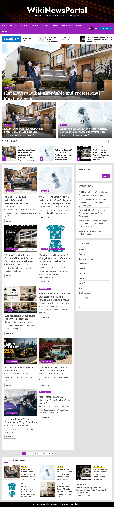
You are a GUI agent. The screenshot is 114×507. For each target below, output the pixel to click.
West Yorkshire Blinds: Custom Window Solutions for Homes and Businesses (63, 155)
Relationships (84, 293)
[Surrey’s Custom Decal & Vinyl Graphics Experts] (55, 351)
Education (83, 264)
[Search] (96, 28)
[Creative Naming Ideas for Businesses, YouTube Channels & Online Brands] (55, 288)
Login (4, 31)
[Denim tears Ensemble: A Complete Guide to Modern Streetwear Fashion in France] (84, 153)
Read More (10, 221)
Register (107, 28)
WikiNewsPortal (57, 10)
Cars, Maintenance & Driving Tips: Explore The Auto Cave (54, 400)
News (55, 26)
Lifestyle (46, 26)
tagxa (8, 374)
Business (14, 26)
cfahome (9, 322)
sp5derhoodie (46, 268)
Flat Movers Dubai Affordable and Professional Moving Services (52, 95)
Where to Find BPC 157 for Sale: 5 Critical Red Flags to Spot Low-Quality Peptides (83, 130)
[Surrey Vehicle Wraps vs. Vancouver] (20, 351)
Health (35, 26)
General (25, 26)
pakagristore (46, 303)
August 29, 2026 (26, 135)
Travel (79, 26)
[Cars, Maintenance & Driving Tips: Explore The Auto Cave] (55, 392)
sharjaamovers (11, 135)
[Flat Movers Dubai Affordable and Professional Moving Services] (57, 75)
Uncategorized (60, 147)
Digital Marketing (86, 259)
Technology (67, 26)
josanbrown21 (67, 135)
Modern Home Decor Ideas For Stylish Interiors (19, 317)
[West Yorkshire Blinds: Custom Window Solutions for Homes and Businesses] (47, 153)
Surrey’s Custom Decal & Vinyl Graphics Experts (53, 369)
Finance (82, 268)
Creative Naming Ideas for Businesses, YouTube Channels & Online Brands (54, 296)
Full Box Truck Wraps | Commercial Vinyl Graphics (20, 420)
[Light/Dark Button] (91, 28)
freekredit (10, 265)
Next (51, 453)
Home (4, 26)
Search (84, 169)
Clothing (95, 150)
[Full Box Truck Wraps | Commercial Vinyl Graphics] (20, 402)
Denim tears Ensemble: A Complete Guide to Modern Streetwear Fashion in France (102, 157)
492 (44, 453)
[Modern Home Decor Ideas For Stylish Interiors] (20, 299)
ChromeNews (64, 504)
